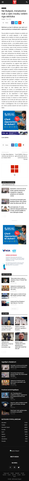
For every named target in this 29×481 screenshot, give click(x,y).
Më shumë (14, 308)
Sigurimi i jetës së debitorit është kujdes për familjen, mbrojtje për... (19, 404)
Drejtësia (17, 324)
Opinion (17, 340)
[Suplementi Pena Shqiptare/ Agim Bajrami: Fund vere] (5, 303)
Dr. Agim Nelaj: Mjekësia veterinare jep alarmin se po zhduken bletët (8, 156)
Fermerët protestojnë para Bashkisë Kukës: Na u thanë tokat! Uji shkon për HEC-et (18, 201)
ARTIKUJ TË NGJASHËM (8, 182)
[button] (27, 2)
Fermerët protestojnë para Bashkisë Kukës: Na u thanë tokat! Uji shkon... (19, 374)
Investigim (4, 340)
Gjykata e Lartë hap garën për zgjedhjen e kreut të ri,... (20, 328)
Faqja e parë (6, 473)
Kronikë (22, 473)
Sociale (18, 474)
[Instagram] (14, 467)
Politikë (3, 324)
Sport (14, 476)
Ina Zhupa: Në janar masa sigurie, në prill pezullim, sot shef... (7, 328)
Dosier (9, 474)
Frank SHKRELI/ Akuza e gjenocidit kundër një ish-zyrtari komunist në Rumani (21, 157)
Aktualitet (8, 5)
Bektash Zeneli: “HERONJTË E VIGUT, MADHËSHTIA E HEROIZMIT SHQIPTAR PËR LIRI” (20, 345)
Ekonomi (14, 474)
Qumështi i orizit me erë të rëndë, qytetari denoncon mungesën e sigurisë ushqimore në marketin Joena (18, 192)
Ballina (3, 5)
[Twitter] (18, 467)
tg (3, 19)
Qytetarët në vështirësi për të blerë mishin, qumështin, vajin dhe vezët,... (18, 288)
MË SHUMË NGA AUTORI (8, 184)
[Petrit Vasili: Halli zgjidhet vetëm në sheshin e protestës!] (5, 412)
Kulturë (23, 474)
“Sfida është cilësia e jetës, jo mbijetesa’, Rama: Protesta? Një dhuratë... (19, 280)
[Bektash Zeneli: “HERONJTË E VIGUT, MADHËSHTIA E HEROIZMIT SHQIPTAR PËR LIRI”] (21, 336)
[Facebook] (10, 467)
